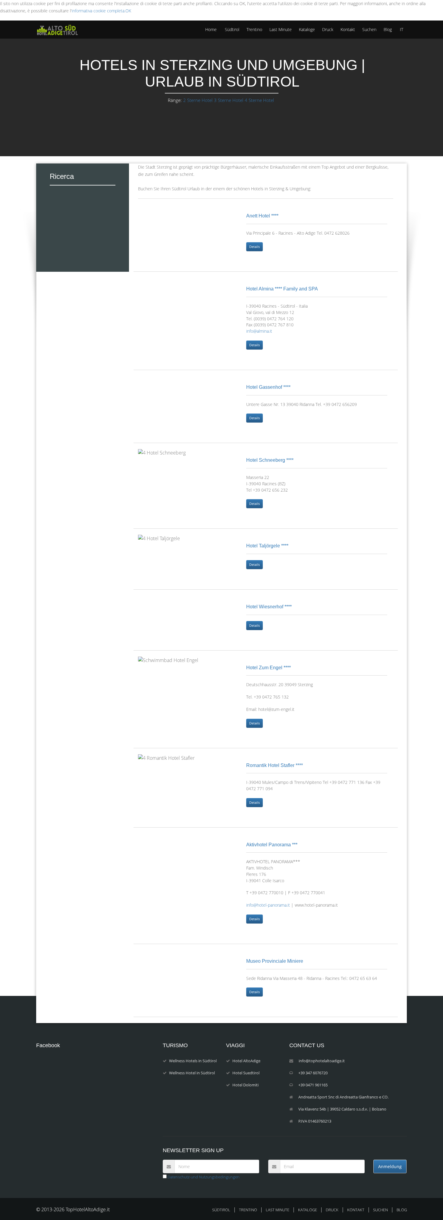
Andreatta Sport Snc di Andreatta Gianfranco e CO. (343, 1097)
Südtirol (232, 29)
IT (401, 29)
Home (211, 29)
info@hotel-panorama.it (268, 905)
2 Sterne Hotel (197, 100)
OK (128, 11)
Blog (388, 29)
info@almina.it (259, 331)
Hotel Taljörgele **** (267, 545)
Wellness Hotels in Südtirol (193, 1060)
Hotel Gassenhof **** (268, 387)
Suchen (369, 29)
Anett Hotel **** (262, 215)
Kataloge (307, 29)
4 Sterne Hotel (259, 100)
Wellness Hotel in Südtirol (192, 1073)
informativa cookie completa (98, 11)
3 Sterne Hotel (228, 100)
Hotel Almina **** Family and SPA (282, 288)
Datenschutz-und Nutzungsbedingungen (203, 1177)
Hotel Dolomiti (245, 1085)
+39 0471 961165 (313, 1085)
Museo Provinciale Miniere (274, 961)
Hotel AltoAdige (246, 1060)
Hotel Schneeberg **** (270, 460)
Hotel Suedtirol (245, 1073)
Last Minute (280, 29)
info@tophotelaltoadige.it (322, 1060)
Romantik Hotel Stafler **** (274, 765)
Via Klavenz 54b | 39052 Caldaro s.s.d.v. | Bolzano (342, 1109)
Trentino (254, 29)
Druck (327, 29)
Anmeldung (390, 1166)
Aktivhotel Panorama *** (271, 844)
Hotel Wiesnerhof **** (269, 606)
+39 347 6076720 (313, 1073)
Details (254, 246)
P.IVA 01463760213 (314, 1121)
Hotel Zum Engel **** (268, 667)
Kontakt (348, 29)
